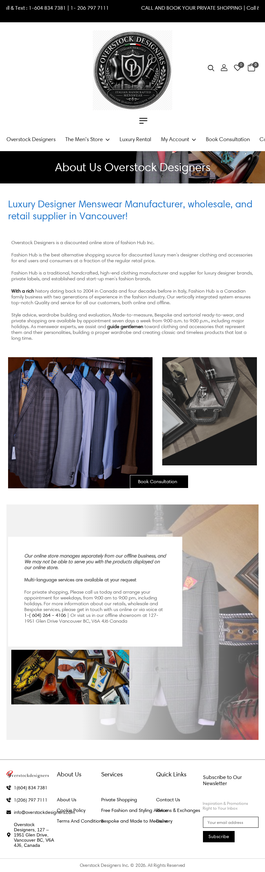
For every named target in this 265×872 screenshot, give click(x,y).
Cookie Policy (71, 810)
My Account (175, 139)
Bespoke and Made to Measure (134, 821)
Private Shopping (119, 800)
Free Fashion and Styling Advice (134, 810)
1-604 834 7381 (69, 8)
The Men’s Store (84, 139)
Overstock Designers (31, 139)
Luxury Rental (135, 139)
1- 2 (97, 8)
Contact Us (168, 800)
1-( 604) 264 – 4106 (45, 615)
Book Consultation (228, 139)
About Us (66, 800)
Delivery (164, 821)
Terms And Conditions (80, 821)
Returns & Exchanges (178, 810)
